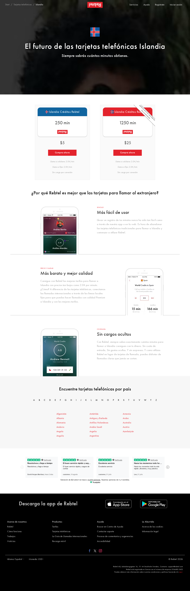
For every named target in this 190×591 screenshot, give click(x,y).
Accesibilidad (103, 541)
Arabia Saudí (96, 427)
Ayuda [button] (100, 522)
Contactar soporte (105, 531)
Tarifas (55, 527)
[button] (15, 559)
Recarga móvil (59, 541)
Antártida (94, 414)
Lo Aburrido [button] (148, 522)
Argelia (93, 431)
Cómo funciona (14, 531)
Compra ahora (62, 152)
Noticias (11, 541)
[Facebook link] (90, 550)
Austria (126, 427)
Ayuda (146, 5)
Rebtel (10, 527)
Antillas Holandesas (99, 423)
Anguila (60, 436)
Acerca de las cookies (152, 527)
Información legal (150, 531)
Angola (59, 431)
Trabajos (11, 536)
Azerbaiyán (128, 431)
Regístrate (159, 5)
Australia (127, 423)
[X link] (95, 550)
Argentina (94, 436)
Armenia (127, 414)
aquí (181, 572)
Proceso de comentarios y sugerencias (115, 536)
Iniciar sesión (176, 5)
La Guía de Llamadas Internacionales (69, 536)
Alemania (61, 423)
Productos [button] (57, 522)
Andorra (60, 427)
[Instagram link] (100, 550)
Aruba (126, 418)
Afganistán (61, 414)
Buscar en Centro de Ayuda (110, 527)
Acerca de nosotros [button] (16, 522)
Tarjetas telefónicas (61, 531)
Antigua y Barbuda (98, 418)
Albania (60, 418)
